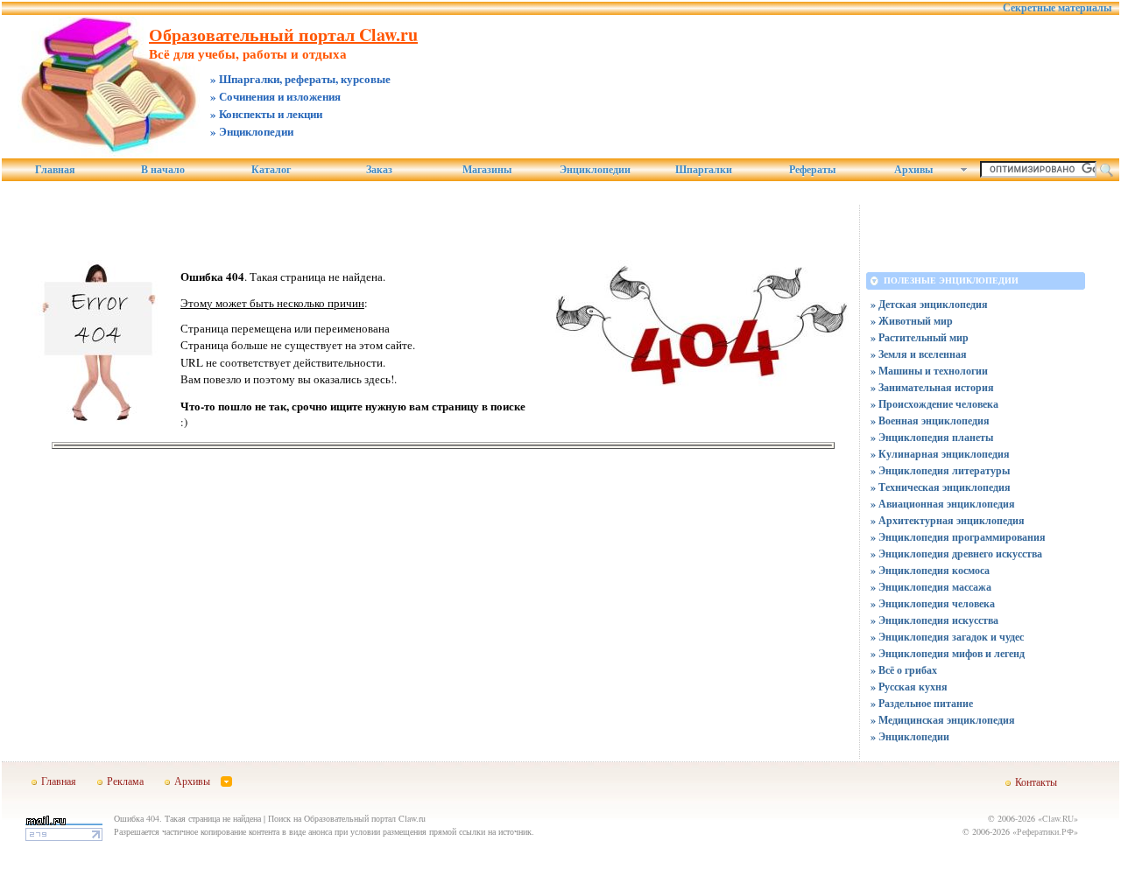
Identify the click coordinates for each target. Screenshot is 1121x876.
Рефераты (812, 170)
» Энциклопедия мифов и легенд (948, 653)
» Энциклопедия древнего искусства (956, 553)
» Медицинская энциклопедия (943, 719)
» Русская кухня (909, 686)
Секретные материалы (1057, 8)
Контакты (1036, 781)
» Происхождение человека (934, 403)
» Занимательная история (932, 387)
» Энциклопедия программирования (958, 536)
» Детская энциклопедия (929, 304)
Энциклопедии (595, 170)
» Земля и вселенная (919, 354)
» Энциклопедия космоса (930, 570)
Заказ (379, 170)
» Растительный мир (920, 337)
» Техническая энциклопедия (941, 487)
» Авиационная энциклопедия (943, 503)
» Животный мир (912, 320)
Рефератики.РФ (1045, 831)
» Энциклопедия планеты (932, 437)
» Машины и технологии (929, 370)
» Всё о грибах (904, 669)
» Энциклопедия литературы (940, 470)
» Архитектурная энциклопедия (948, 520)
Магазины (486, 170)
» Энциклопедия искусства (934, 620)
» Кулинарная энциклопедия (940, 453)
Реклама (125, 781)
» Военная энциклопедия (930, 420)
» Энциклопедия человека (933, 603)
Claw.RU (1058, 818)
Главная (55, 170)
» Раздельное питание (922, 703)
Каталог (271, 170)
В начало (163, 170)
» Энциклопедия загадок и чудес (947, 636)
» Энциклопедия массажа (931, 586)
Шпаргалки (703, 170)
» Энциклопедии (910, 736)
